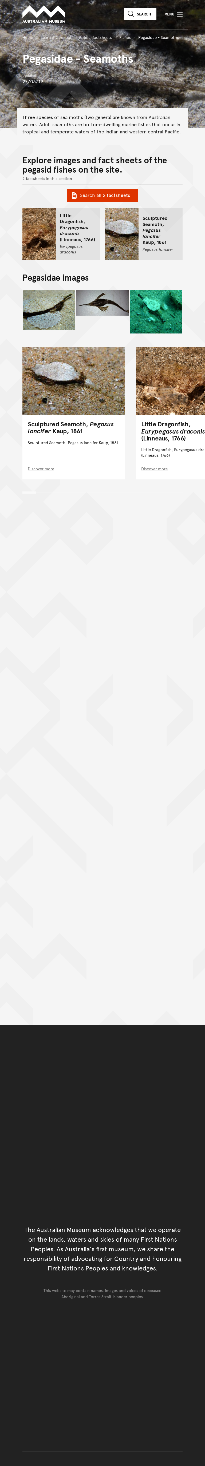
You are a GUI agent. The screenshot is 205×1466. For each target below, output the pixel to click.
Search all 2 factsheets (105, 195)
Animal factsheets (95, 37)
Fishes (125, 37)
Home (27, 37)
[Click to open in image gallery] (49, 310)
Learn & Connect (56, 37)
